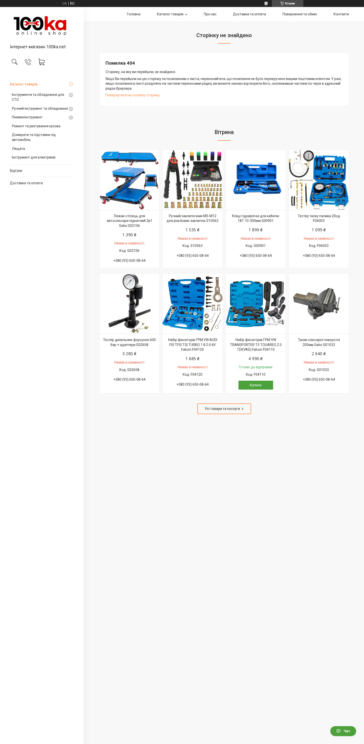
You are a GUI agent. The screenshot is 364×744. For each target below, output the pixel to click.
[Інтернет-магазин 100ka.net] (42, 25)
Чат (347, 731)
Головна (133, 14)
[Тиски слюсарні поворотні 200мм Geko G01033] (319, 303)
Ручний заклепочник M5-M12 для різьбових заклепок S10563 (192, 218)
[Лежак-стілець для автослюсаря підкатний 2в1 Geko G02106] (129, 180)
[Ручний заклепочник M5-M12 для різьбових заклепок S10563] (192, 180)
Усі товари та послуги (222, 409)
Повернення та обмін (300, 14)
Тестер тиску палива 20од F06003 (319, 218)
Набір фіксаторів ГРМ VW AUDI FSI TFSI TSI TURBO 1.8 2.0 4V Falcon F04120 (192, 344)
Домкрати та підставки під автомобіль (34, 137)
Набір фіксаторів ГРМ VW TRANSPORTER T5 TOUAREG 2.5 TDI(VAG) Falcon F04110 (256, 344)
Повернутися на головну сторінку (132, 95)
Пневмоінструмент (27, 117)
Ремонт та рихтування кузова (36, 126)
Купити (255, 385)
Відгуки (16, 171)
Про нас (210, 14)
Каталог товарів (23, 84)
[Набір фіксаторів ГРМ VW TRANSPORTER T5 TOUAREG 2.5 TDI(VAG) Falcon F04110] (256, 303)
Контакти (341, 14)
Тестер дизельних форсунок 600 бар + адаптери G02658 (129, 342)
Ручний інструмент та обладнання (40, 108)
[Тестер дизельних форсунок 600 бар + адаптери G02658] (129, 303)
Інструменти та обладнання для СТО (38, 97)
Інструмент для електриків (33, 157)
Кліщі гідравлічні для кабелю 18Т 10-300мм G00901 (255, 218)
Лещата (18, 149)
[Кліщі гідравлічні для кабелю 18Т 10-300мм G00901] (256, 180)
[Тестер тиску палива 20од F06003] (319, 180)
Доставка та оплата (26, 183)
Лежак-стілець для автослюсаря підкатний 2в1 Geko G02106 (129, 221)
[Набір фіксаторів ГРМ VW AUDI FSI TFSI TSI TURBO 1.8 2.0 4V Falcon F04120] (192, 303)
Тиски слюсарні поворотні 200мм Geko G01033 (319, 342)
